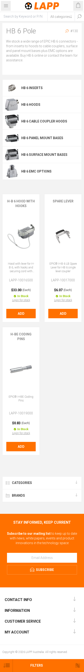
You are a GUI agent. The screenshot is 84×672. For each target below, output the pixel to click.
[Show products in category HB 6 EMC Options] (12, 171)
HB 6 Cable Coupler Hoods (44, 121)
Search (79, 16)
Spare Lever (63, 201)
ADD (21, 313)
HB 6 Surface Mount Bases (44, 155)
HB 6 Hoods (30, 104)
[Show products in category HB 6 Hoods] (12, 105)
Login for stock (21, 300)
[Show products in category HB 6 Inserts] (12, 88)
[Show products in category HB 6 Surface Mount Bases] (12, 155)
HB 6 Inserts (32, 88)
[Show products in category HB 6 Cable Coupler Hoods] (12, 121)
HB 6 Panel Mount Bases (42, 138)
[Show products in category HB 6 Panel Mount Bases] (12, 138)
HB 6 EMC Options (36, 171)
